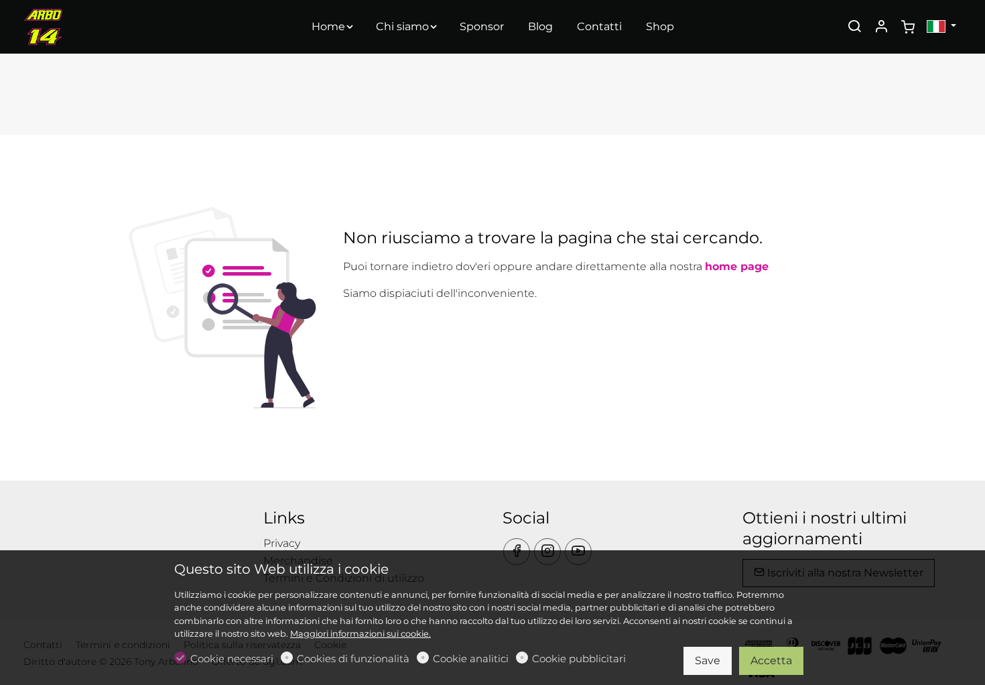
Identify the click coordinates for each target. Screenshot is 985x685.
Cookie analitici (471, 658)
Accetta (771, 660)
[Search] (854, 27)
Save (707, 660)
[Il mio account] (881, 27)
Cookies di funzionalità (353, 658)
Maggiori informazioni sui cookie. (360, 634)
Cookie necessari (231, 658)
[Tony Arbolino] (80, 25)
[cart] (908, 27)
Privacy (281, 543)
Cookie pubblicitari (579, 658)
